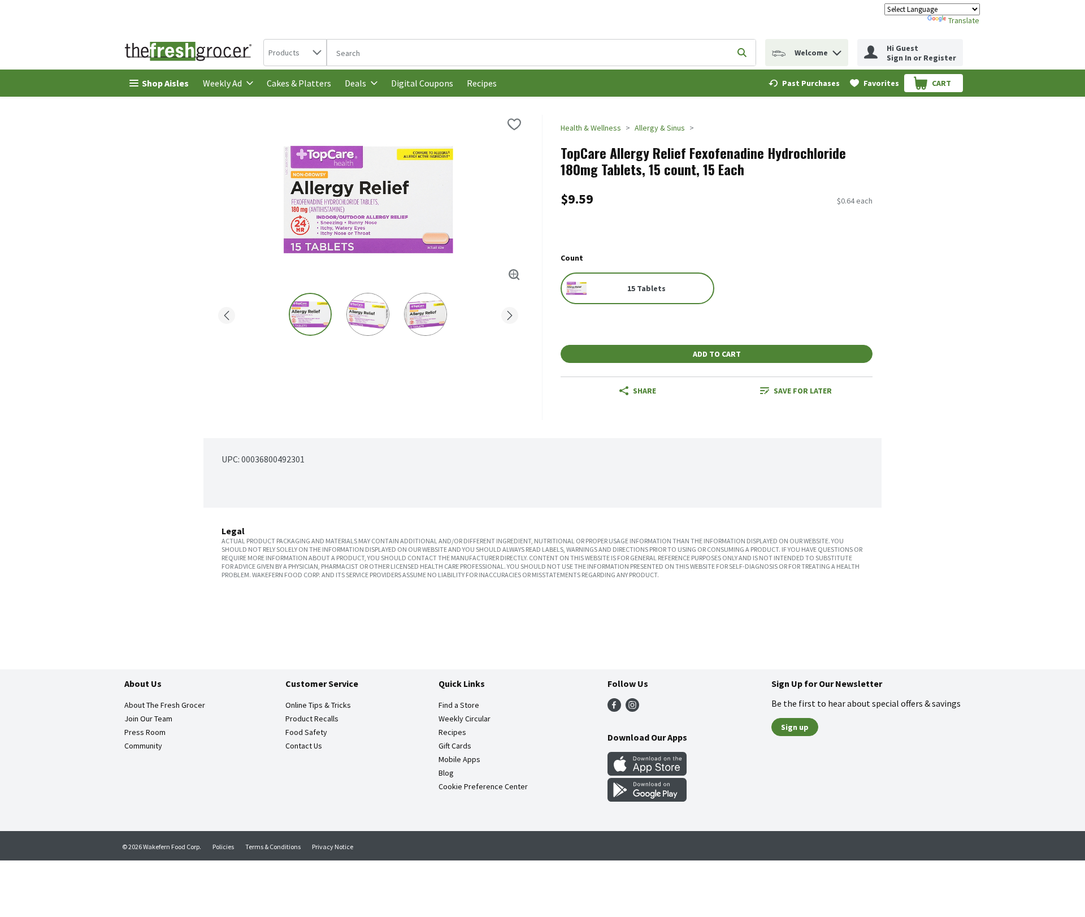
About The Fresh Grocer (164, 705)
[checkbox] (514, 124)
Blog (446, 773)
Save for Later (803, 391)
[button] (836, 50)
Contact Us (303, 746)
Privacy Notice (332, 846)
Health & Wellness (591, 128)
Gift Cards (455, 746)
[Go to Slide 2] (368, 314)
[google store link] (647, 798)
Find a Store (459, 705)
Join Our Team (148, 718)
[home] (190, 53)
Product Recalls (311, 718)
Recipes (482, 83)
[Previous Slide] (226, 313)
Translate (963, 20)
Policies (223, 846)
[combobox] (295, 52)
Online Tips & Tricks (318, 705)
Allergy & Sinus (660, 128)
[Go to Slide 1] (310, 314)
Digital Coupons (422, 83)
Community (143, 746)
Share (644, 391)
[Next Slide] (510, 313)
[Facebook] (614, 708)
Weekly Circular (465, 718)
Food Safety (306, 732)
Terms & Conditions (273, 846)
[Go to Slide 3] (425, 314)
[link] (804, 83)
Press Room (145, 732)
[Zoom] (514, 274)
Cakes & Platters (299, 83)
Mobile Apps (459, 759)
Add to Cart (717, 354)
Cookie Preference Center (483, 786)
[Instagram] (632, 708)
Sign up (795, 727)
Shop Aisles (165, 83)
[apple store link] (647, 772)
